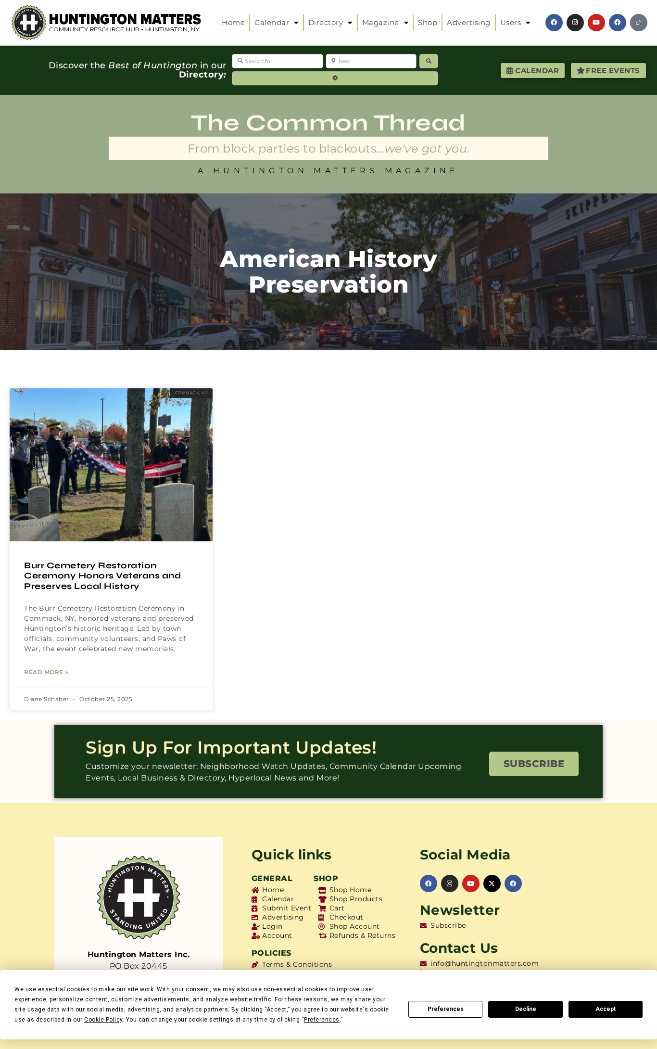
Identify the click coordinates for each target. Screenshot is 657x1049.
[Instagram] (575, 22)
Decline (525, 1009)
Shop (427, 22)
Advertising (469, 22)
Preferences (446, 1009)
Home (233, 22)
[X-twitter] (492, 883)
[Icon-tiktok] (638, 22)
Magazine (380, 22)
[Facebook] (554, 22)
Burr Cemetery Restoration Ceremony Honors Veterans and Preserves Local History (102, 575)
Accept (605, 1009)
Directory (325, 22)
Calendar (271, 22)
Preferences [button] (322, 1019)
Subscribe (534, 763)
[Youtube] (596, 22)
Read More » (46, 672)
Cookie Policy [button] (103, 1019)
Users (510, 22)
